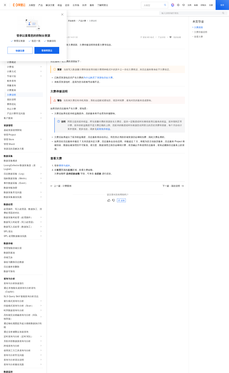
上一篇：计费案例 (62, 185)
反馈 (123, 200)
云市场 (76, 5)
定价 (67, 5)
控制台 (203, 5)
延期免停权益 (103, 128)
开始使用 (71, 20)
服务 (92, 5)
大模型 (32, 5)
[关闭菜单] (5, 5)
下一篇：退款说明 (171, 185)
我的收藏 (177, 37)
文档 (189, 5)
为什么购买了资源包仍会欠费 (98, 77)
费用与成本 (64, 165)
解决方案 (50, 5)
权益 (60, 5)
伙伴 (84, 5)
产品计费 (82, 20)
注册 (211, 5)
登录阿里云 (46, 50)
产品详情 (161, 37)
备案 (196, 5)
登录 (222, 5)
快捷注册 (20, 50)
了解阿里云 (102, 5)
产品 (40, 5)
